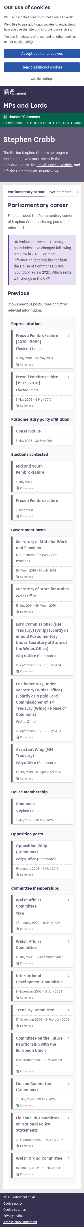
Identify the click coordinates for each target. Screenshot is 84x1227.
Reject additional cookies (42, 67)
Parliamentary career (26, 192)
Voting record (60, 192)
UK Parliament (13, 123)
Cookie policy (13, 1204)
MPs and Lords (25, 105)
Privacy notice (13, 1216)
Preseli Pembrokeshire (54, 165)
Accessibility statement (20, 1222)
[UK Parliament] (15, 92)
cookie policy (23, 42)
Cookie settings (42, 79)
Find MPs (62, 123)
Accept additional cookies (42, 53)
